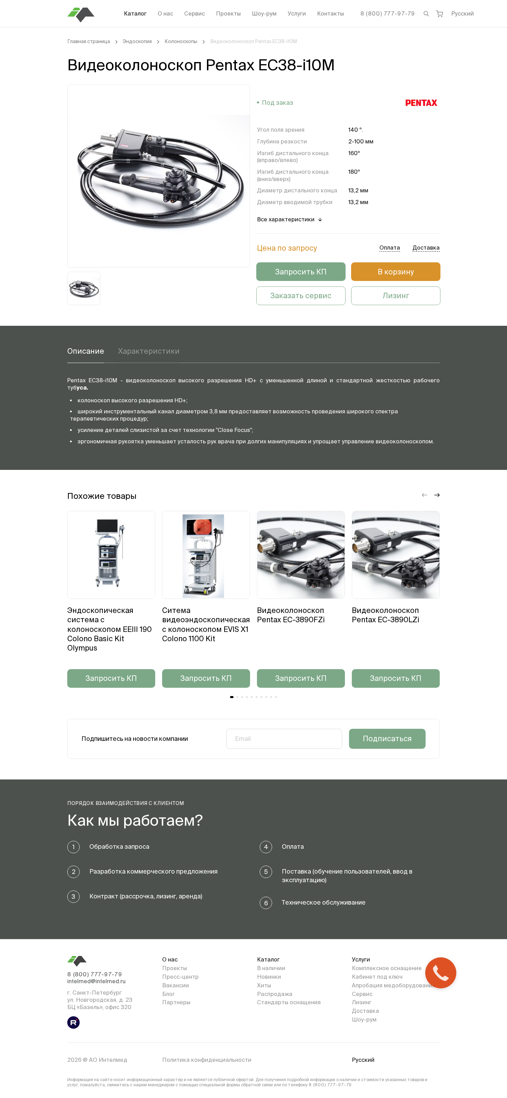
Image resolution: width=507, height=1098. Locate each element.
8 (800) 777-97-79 (387, 13)
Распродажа (274, 994)
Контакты (330, 13)
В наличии (271, 968)
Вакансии (175, 985)
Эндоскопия (137, 41)
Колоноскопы (181, 41)
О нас (165, 13)
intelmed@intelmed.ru (96, 981)
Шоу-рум (264, 13)
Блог (168, 994)
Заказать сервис (300, 295)
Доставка (365, 1011)
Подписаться (387, 738)
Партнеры (176, 1002)
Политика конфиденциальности (206, 1060)
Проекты (228, 13)
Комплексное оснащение (387, 968)
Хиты (264, 985)
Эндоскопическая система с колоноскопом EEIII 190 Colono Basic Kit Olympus (109, 629)
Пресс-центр (180, 977)
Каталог (135, 13)
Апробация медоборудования (393, 985)
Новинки (269, 977)
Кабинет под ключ (377, 977)
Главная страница (88, 41)
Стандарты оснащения (289, 1002)
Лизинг (395, 295)
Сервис (194, 13)
